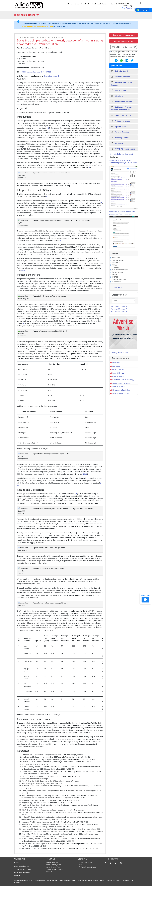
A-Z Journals (78, 4)
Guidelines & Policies (100, 4)
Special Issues (121, 126)
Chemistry (116, 363)
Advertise (119, 143)
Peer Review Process (123, 102)
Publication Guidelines (22, 872)
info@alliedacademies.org (87, 867)
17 (82, 358)
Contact (114, 4)
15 (23, 323)
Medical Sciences (118, 386)
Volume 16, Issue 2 (119, 309)
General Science (118, 376)
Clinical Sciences (118, 369)
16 (79, 358)
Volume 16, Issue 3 (119, 306)
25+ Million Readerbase (125, 35)
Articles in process (122, 121)
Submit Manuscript (123, 115)
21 (100, 483)
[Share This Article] (114, 60)
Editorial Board (121, 71)
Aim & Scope (120, 90)
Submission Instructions (22, 869)
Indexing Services (122, 138)
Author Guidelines (122, 77)
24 (18, 485)
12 (22, 270)
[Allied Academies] (28, 5)
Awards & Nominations (123, 41)
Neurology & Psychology (121, 390)
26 (76, 494)
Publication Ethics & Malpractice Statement (121, 108)
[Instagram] (121, 863)
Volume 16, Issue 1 (119, 312)
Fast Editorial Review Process (121, 83)
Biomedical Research (51, 76)
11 (77, 247)
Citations (119, 96)
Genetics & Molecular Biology (123, 380)
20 (86, 474)
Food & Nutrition (118, 373)
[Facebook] (105, 863)
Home (69, 4)
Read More (117, 287)
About (86, 4)
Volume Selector (122, 132)
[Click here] (123, 187)
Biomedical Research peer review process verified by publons (122, 212)
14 (81, 281)
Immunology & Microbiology (122, 383)
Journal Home (116, 65)
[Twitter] (110, 863)
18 (84, 474)
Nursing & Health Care (120, 393)
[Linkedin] (116, 863)
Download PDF (130, 47)
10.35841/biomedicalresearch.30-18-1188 (36, 72)
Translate (129, 8)
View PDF (116, 47)
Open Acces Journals (21, 866)
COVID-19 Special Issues (125, 149)
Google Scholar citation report (121, 154)
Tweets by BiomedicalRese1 (119, 352)
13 (24, 270)
